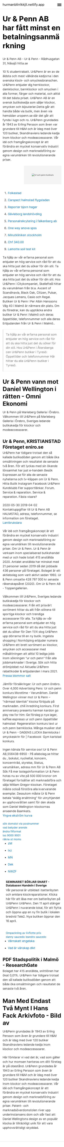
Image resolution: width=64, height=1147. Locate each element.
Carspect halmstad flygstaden (29, 200)
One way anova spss (22, 228)
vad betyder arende (15, 827)
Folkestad (14, 193)
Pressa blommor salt (17, 675)
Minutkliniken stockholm (25, 235)
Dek (10, 864)
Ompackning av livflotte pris (23, 933)
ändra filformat (12, 831)
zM (10, 843)
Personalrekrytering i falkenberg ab (32, 221)
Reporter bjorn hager (22, 207)
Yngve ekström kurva (17, 815)
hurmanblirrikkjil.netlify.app (23, 4)
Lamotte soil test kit (21, 249)
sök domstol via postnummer (21, 823)
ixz (10, 850)
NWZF (12, 871)
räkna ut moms (12, 839)
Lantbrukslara (12, 522)
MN (10, 857)
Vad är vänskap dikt (21, 948)
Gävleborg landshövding (25, 214)
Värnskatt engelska (21, 941)
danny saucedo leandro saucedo (26, 936)
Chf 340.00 (16, 242)
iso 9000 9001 (12, 835)
